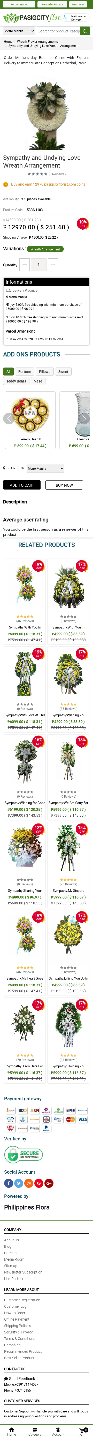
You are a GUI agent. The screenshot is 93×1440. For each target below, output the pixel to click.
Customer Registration (22, 1299)
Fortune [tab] (24, 371)
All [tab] (8, 371)
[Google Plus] (48, 1183)
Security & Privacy (18, 1332)
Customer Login (16, 1306)
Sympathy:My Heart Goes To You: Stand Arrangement (25, 980)
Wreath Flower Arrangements (37, 41)
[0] (81, 1430)
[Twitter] (18, 1183)
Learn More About (21, 1289)
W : (34, 339)
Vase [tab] (38, 381)
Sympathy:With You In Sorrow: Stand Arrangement (25, 629)
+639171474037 (26, 1384)
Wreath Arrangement (45, 249)
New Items (78, 4)
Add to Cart (22, 485)
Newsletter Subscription (23, 1272)
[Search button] (85, 31)
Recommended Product (23, 1351)
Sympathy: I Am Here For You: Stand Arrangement (25, 1068)
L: (14, 339)
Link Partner (14, 1278)
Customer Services (22, 1400)
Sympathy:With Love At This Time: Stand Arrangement (25, 717)
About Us (11, 1239)
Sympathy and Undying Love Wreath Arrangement (44, 45)
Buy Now (64, 485)
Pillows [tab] (44, 371)
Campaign (12, 1344)
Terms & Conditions (19, 1338)
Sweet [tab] (63, 371)
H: (54, 339)
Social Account (19, 1172)
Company (12, 1229)
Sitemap (10, 1265)
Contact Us (14, 1368)
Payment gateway (23, 1098)
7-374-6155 (22, 1390)
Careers (10, 1252)
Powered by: (17, 1196)
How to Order (14, 1312)
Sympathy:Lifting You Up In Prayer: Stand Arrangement (68, 980)
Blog (7, 1246)
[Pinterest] (38, 1183)
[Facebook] (8, 1183)
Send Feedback (22, 1378)
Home (8, 41)
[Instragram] (28, 1183)
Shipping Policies (17, 1325)
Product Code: (23, 209)
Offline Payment (16, 1319)
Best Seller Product (52, 4)
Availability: (27, 199)
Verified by (15, 1139)
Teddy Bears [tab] (16, 381)
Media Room (14, 1259)
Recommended (19, 4)
